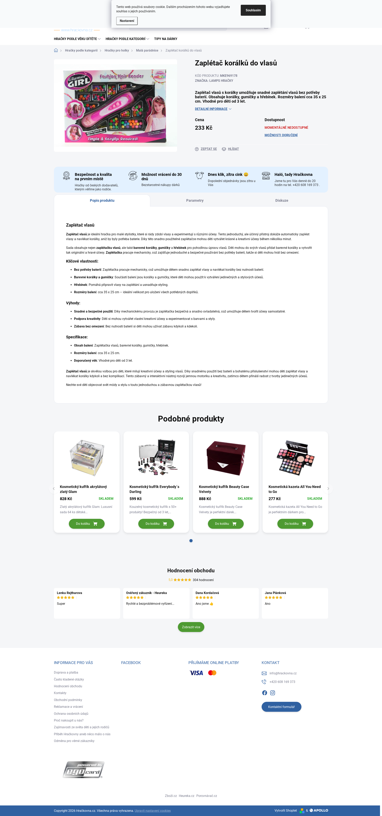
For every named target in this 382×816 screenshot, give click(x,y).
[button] (191, 541)
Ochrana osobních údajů (71, 714)
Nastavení (127, 21)
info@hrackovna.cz (283, 673)
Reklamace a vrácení (68, 707)
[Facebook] (265, 692)
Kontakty (60, 693)
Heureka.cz (186, 796)
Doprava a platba (66, 672)
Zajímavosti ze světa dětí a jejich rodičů (81, 727)
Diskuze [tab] (281, 200)
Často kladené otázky (69, 679)
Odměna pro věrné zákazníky (74, 741)
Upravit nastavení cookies (153, 811)
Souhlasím (253, 10)
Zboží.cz (171, 796)
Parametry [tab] (195, 200)
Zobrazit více (191, 627)
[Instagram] (273, 692)
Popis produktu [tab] (102, 200)
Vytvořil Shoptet (286, 810)
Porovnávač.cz (206, 796)
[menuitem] (78, 39)
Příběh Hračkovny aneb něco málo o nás (82, 734)
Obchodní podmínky (68, 700)
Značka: (214, 81)
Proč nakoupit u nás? (69, 720)
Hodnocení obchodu (191, 571)
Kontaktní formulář (281, 707)
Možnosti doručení (281, 135)
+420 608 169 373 (282, 682)
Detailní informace (211, 109)
